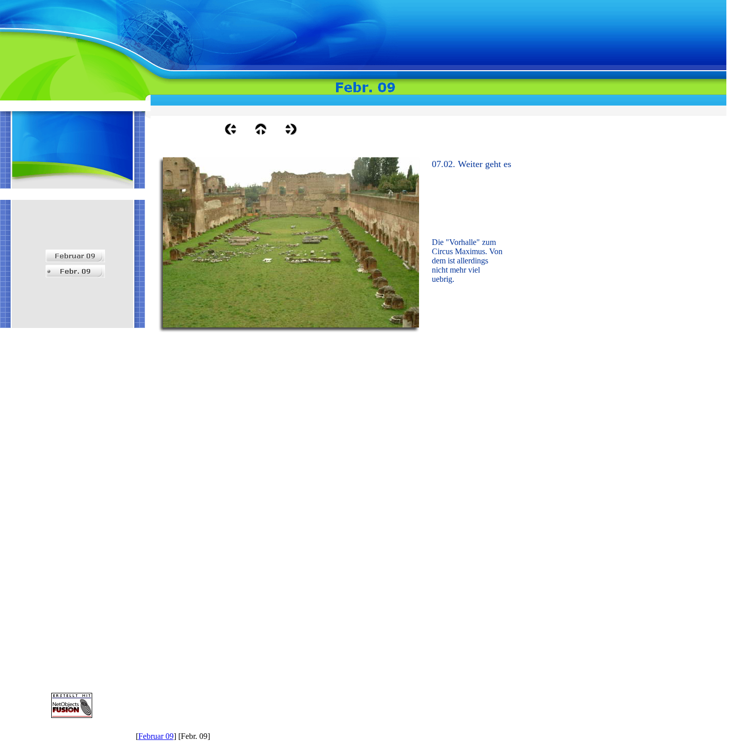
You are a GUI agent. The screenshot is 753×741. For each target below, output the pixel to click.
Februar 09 (156, 736)
